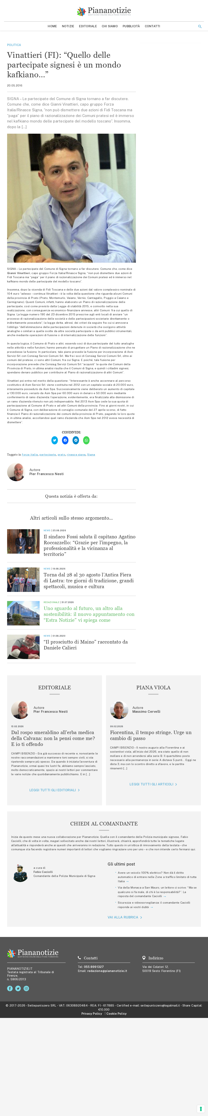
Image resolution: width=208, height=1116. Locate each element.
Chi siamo (110, 26)
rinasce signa (76, 454)
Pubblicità (131, 26)
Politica (14, 45)
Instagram (27, 988)
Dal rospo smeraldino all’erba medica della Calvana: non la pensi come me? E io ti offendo (53, 738)
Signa (91, 454)
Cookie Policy (116, 1013)
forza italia (30, 454)
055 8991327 (94, 966)
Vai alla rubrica (123, 917)
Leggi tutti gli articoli (151, 784)
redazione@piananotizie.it (107, 971)
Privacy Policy (91, 1013)
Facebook (10, 988)
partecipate (47, 454)
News (47, 530)
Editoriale (88, 26)
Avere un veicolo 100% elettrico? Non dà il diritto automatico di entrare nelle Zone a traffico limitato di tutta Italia (157, 877)
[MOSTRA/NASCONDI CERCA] (200, 26)
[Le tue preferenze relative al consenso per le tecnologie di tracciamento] (201, 1109)
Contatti (152, 26)
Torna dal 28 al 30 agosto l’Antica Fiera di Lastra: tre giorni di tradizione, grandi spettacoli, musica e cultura (89, 580)
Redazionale (51, 602)
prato (61, 454)
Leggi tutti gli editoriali (52, 790)
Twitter (18, 988)
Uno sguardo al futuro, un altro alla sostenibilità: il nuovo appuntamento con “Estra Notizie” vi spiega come (89, 614)
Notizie (68, 26)
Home (52, 26)
